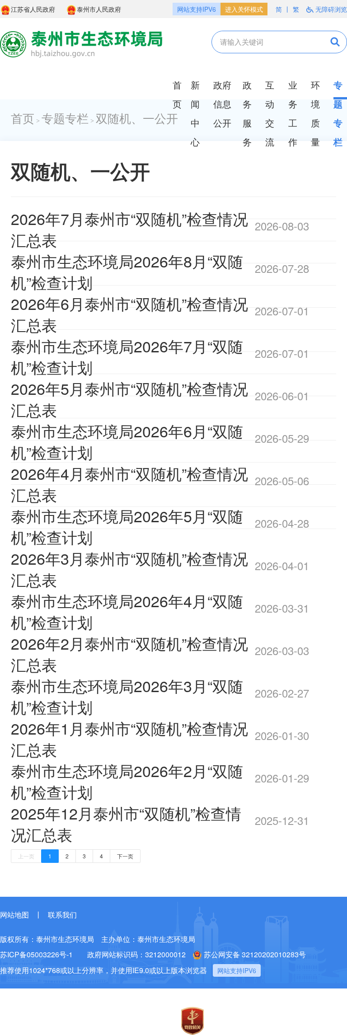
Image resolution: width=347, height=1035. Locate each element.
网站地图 (14, 914)
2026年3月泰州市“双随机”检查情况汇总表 (129, 569)
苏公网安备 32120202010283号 (255, 954)
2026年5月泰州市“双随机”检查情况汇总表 (129, 399)
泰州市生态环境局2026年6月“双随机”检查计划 (127, 441)
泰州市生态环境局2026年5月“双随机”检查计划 (127, 526)
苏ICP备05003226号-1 (36, 954)
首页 (22, 119)
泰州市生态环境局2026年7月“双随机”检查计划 (127, 356)
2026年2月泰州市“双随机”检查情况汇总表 (129, 653)
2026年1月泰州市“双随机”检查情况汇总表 (129, 738)
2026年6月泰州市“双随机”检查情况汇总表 (129, 314)
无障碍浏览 (331, 9)
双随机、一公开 (137, 119)
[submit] (329, 42)
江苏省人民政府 (33, 9)
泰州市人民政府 (99, 9)
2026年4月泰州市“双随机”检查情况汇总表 (129, 484)
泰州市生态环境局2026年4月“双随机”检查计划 (127, 611)
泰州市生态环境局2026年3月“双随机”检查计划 (127, 696)
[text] (262, 42)
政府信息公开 (222, 103)
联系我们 (62, 914)
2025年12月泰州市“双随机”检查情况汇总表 (126, 823)
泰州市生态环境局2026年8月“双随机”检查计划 (127, 271)
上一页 (26, 856)
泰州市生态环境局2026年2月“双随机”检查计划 (127, 781)
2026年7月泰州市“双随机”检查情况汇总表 (129, 229)
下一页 (125, 856)
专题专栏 (65, 119)
